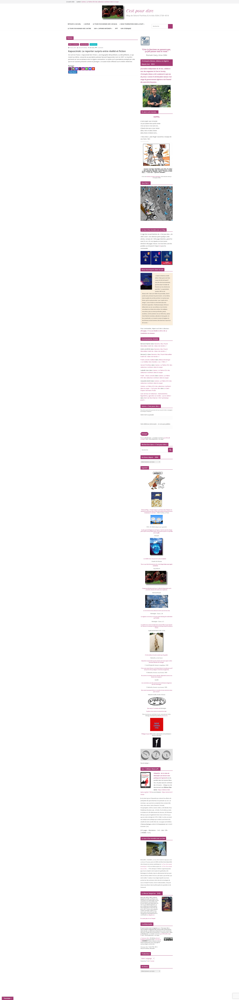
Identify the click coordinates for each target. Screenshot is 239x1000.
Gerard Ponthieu (146, 365)
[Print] (93, 68)
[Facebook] (76, 68)
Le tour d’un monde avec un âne (79, 28)
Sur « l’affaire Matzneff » (103, 28)
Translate (152, 961)
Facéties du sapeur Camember (153, 176)
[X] (79, 68)
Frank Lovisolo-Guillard (148, 360)
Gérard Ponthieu (82, 47)
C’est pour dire (140, 11)
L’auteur (87, 24)
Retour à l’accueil (74, 24)
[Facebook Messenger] (90, 68)
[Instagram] (83, 68)
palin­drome (164, 715)
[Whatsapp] (86, 68)
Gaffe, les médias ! (73, 44)
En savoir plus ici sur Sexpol (148, 918)
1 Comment (100, 47)
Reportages (93, 44)
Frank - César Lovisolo (148, 376)
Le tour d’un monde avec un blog (105, 24)
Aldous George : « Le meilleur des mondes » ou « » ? (99, 2)
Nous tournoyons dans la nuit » (132, 24)
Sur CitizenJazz (126, 28)
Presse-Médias (84, 44)
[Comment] (69, 68)
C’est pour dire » (145, 938)
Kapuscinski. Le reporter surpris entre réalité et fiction (97, 51)
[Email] (73, 68)
